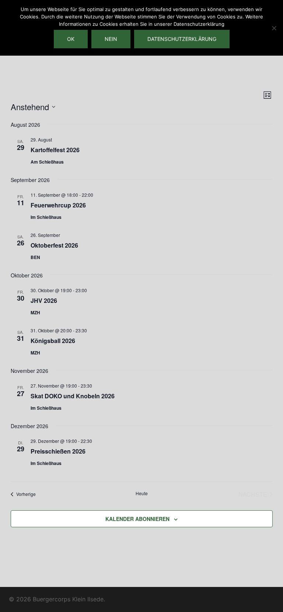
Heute (142, 493)
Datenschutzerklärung (181, 39)
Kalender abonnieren (137, 518)
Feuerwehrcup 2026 (58, 205)
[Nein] (273, 28)
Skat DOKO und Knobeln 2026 (73, 396)
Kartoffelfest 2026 (55, 150)
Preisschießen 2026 (58, 451)
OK (70, 39)
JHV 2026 (44, 300)
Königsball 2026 (53, 340)
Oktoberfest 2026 (54, 245)
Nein (111, 39)
